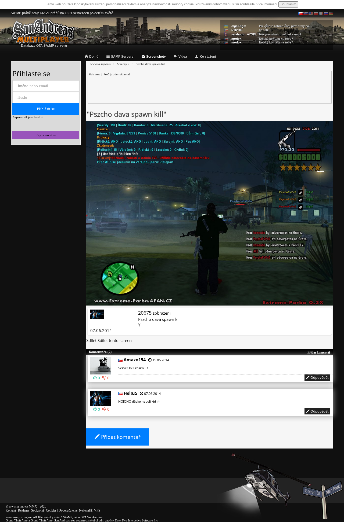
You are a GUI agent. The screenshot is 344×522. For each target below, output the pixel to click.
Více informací (266, 4)
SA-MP (67, 517)
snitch (263, 29)
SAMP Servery (122, 56)
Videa (182, 56)
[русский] (326, 13)
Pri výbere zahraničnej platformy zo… (285, 26)
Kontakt (11, 510)
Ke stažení (208, 56)
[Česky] (300, 13)
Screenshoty (156, 56)
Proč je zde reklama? (116, 74)
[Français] (321, 13)
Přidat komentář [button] (318, 352)
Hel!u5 (130, 393)
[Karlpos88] (97, 313)
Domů (93, 56)
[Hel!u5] (101, 397)
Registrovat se (45, 135)
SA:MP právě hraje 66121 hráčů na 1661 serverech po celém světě (62, 13)
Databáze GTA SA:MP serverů (44, 45)
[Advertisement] (209, 88)
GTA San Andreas (91, 517)
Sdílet (91, 340)
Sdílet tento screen (115, 340)
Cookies (51, 510)
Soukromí (37, 510)
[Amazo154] (101, 365)
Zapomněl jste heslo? (27, 117)
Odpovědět (319, 377)
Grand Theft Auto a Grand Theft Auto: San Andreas (38, 520)
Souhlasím (288, 4)
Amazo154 (135, 360)
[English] (311, 13)
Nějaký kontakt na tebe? (276, 38)
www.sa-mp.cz (18, 506)
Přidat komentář (120, 436)
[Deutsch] (331, 13)
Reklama (23, 510)
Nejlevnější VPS (89, 510)
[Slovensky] (305, 13)
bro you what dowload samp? (280, 34)
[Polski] (316, 13)
